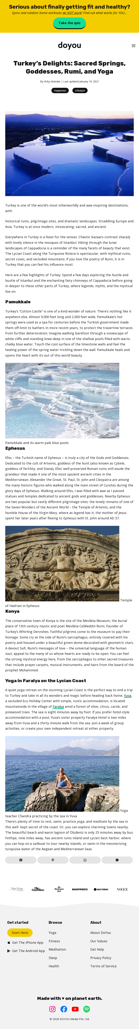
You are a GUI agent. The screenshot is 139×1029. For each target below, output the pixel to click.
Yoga (52, 932)
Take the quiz (69, 23)
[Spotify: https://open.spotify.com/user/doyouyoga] (87, 1009)
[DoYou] (69, 46)
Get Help (97, 949)
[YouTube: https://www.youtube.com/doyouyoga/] (75, 1009)
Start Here (20, 932)
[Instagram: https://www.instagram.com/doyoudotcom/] (52, 1009)
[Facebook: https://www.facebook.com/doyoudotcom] (64, 1009)
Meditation (57, 949)
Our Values (98, 941)
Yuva (127, 695)
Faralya (58, 706)
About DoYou (100, 932)
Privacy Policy (100, 958)
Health (54, 966)
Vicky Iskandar (52, 81)
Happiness (60, 90)
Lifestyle (80, 90)
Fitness (54, 941)
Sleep (53, 958)
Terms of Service (103, 966)
